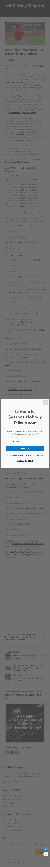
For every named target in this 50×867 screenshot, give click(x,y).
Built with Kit (25, 461)
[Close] (45, 402)
